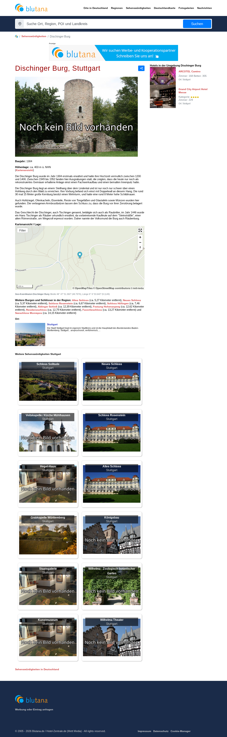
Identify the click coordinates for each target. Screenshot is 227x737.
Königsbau (111, 517)
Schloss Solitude (48, 364)
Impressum (144, 731)
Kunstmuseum (48, 619)
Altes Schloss (80, 300)
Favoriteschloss (92, 309)
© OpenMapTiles (83, 288)
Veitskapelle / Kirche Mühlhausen (48, 415)
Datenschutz (160, 731)
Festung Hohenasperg (106, 306)
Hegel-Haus (48, 466)
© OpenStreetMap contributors (111, 288)
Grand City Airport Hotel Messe (193, 91)
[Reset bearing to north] (140, 247)
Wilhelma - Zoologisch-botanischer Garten (111, 571)
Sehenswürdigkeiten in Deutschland (37, 669)
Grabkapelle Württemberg (48, 517)
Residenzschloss (36, 309)
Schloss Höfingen (118, 303)
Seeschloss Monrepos (28, 313)
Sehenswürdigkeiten (33, 36)
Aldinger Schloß (47, 306)
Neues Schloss (132, 300)
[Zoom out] (140, 242)
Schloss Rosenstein (61, 303)
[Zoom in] (140, 237)
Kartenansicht (24, 170)
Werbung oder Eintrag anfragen (34, 709)
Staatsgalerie (48, 568)
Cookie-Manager (180, 731)
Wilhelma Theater (111, 619)
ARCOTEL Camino (190, 71)
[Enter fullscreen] (140, 230)
